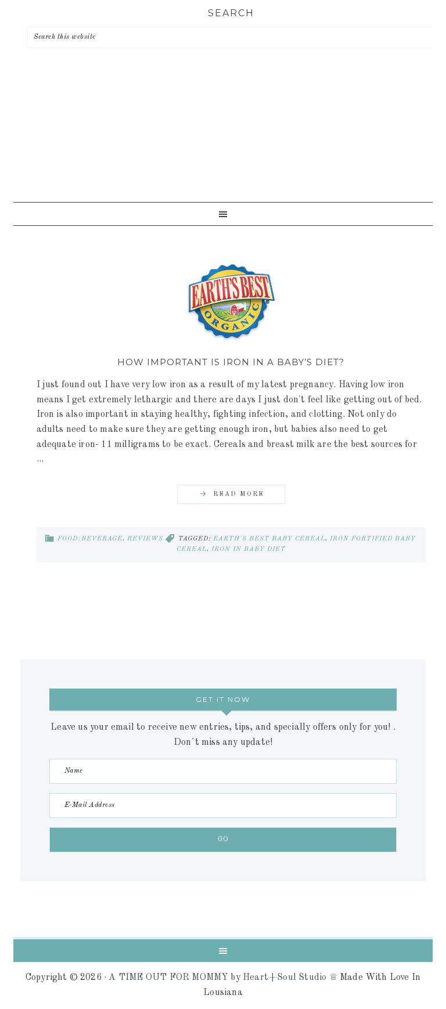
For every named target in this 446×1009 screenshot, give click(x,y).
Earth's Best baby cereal (269, 539)
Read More (238, 494)
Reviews (145, 539)
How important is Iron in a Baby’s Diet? (230, 361)
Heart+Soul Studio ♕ (290, 977)
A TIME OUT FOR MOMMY (168, 977)
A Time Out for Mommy (223, 141)
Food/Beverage (90, 539)
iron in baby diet (248, 549)
